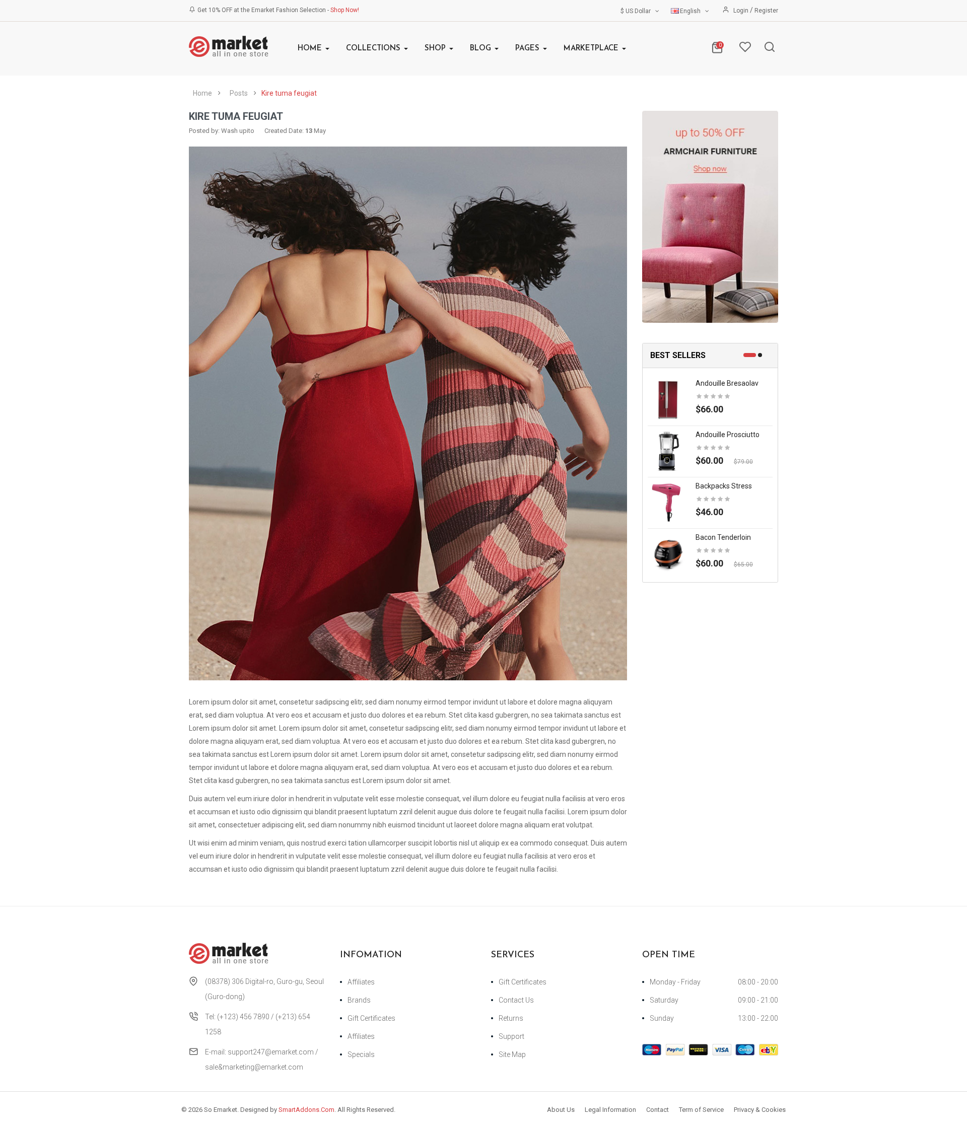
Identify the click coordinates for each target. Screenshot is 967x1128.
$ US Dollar (637, 11)
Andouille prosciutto (727, 435)
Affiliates (361, 982)
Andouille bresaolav (727, 383)
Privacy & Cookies (760, 1109)
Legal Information (610, 1109)
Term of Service (701, 1109)
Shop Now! (344, 10)
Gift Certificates (371, 1018)
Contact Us (516, 1000)
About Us (561, 1109)
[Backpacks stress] (668, 502)
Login (741, 10)
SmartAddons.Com (306, 1109)
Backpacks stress (724, 486)
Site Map (512, 1054)
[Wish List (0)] (745, 49)
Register (766, 10)
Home (202, 93)
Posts (239, 93)
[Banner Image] (710, 217)
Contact (657, 1109)
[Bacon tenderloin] (668, 553)
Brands (359, 1000)
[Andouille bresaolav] (668, 399)
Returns (511, 1018)
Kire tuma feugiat (289, 93)
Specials (361, 1054)
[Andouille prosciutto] (668, 450)
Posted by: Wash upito (221, 130)
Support (511, 1036)
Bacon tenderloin (723, 537)
